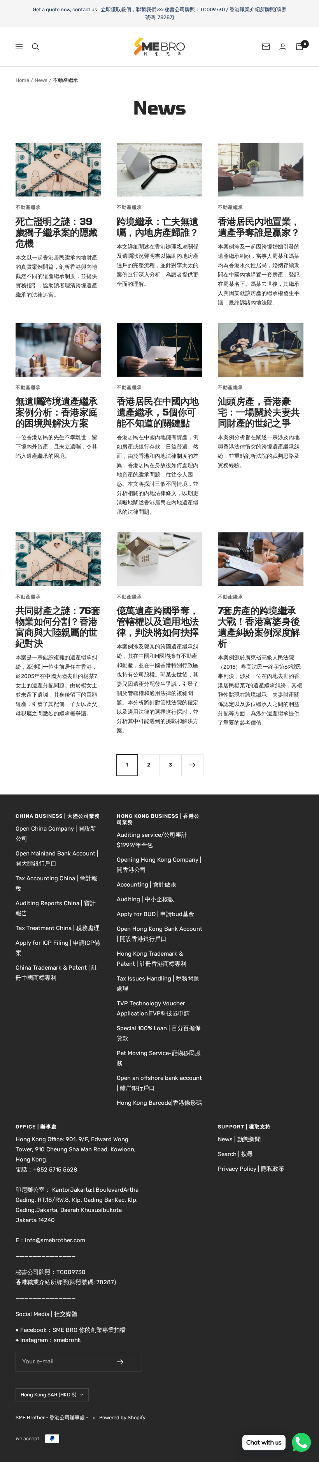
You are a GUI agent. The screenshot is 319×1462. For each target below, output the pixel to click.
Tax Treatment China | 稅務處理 (58, 928)
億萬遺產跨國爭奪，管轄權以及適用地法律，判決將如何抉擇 (158, 621)
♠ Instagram (32, 1340)
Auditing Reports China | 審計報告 (56, 908)
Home (22, 80)
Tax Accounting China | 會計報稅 (56, 883)
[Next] (192, 765)
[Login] (282, 46)
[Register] (125, 1361)
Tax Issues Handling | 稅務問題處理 (158, 983)
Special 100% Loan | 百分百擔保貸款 (159, 1033)
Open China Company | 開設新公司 (56, 833)
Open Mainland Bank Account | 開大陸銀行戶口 (57, 858)
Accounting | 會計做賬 (146, 884)
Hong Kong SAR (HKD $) (48, 1395)
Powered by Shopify (122, 1417)
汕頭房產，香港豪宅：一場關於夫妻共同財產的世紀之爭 (259, 411)
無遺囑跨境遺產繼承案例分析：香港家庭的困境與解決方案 (57, 411)
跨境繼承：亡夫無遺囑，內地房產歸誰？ (158, 227)
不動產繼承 (28, 207)
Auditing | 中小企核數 (145, 899)
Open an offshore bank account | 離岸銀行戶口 (159, 1083)
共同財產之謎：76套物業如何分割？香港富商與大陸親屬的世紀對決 (58, 626)
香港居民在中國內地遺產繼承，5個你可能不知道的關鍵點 (158, 411)
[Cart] (299, 46)
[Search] (35, 46)
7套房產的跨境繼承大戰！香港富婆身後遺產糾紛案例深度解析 (259, 626)
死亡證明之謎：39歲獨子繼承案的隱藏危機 (57, 232)
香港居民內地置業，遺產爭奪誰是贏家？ (259, 227)
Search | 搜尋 (235, 1154)
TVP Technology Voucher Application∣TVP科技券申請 (153, 1008)
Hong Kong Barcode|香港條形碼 (159, 1102)
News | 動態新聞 (239, 1139)
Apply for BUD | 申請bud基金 (155, 914)
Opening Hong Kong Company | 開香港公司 (159, 864)
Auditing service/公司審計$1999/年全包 (152, 839)
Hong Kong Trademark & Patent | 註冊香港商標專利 (151, 958)
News (41, 80)
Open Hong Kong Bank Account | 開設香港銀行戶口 (159, 933)
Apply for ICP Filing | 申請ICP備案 (58, 947)
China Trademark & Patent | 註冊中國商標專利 (56, 972)
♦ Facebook (31, 1329)
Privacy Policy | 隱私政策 (251, 1168)
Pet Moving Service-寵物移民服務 (159, 1058)
